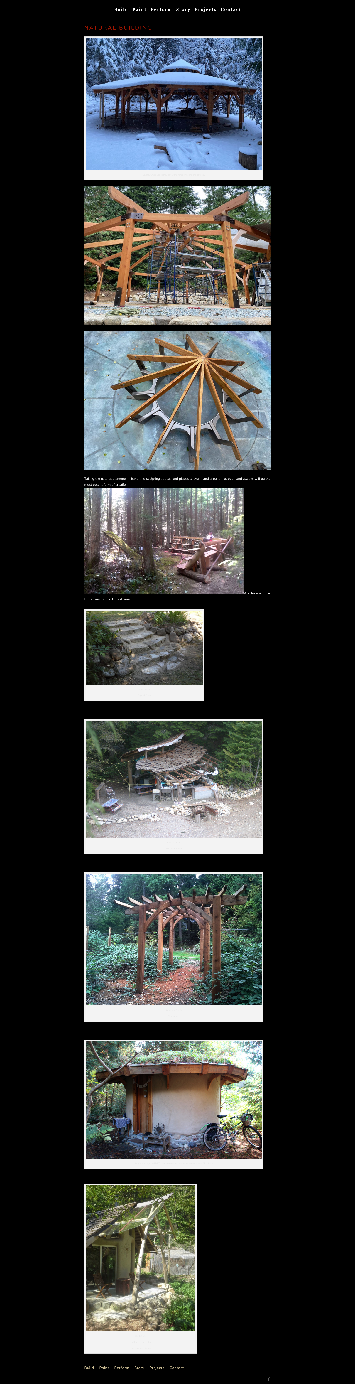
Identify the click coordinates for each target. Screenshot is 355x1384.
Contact (231, 10)
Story (183, 10)
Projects (206, 10)
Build (121, 10)
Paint (140, 10)
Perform (161, 10)
